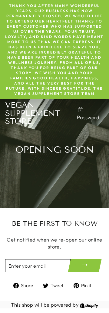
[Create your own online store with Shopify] (89, 304)
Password (88, 117)
